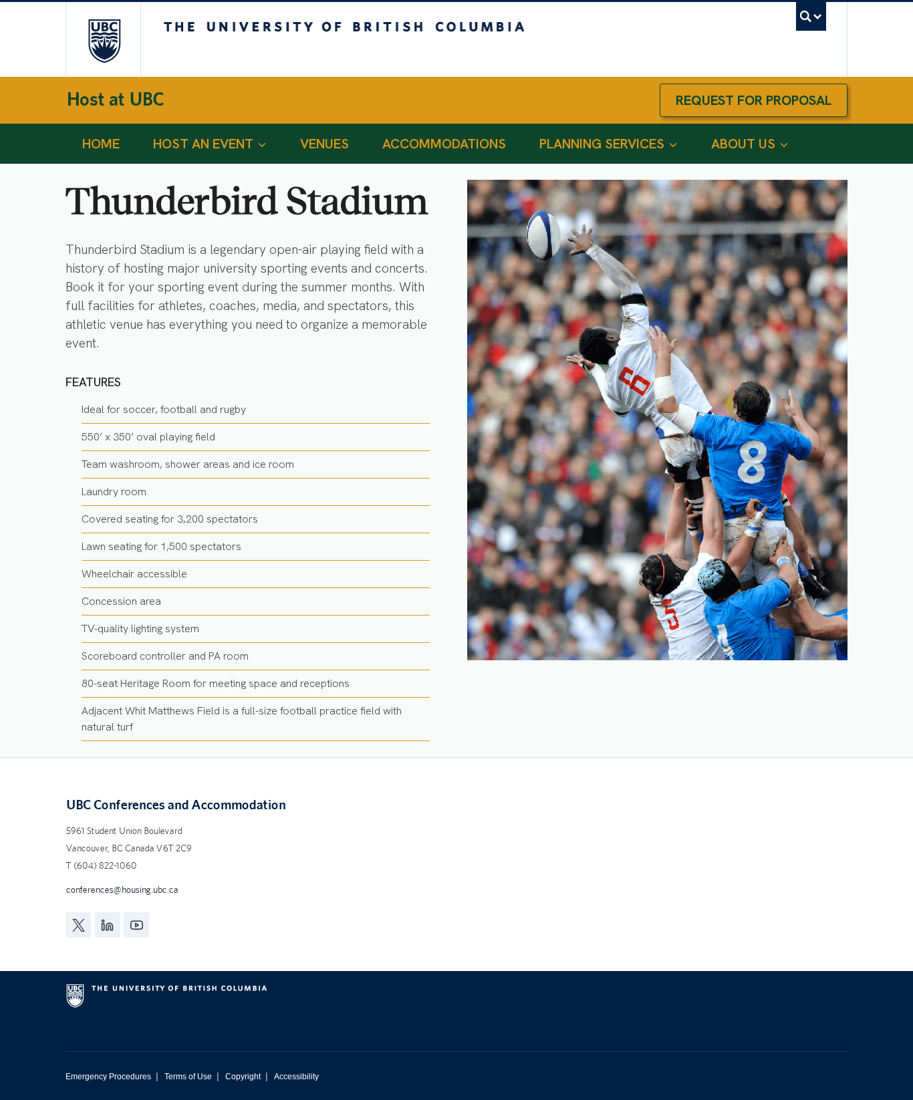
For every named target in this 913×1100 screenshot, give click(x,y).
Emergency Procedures (108, 1076)
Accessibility (296, 1076)
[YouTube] (136, 925)
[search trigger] (811, 16)
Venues (324, 143)
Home (101, 143)
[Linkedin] (107, 925)
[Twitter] (78, 925)
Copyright (243, 1076)
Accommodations (444, 143)
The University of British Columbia (104, 40)
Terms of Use (188, 1076)
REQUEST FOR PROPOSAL (753, 100)
